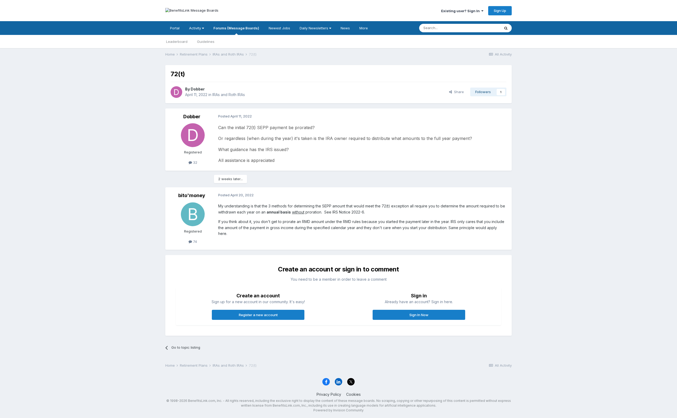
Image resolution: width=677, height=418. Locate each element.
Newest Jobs (279, 28)
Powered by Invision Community (338, 410)
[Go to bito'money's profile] (193, 214)
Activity (195, 28)
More (363, 28)
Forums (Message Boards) (236, 28)
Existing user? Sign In (461, 11)
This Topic (484, 28)
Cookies (353, 394)
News (345, 28)
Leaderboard (176, 41)
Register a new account (258, 315)
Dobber (198, 89)
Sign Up (500, 10)
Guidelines (205, 41)
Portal (175, 28)
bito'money (191, 195)
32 (194, 162)
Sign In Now (418, 315)
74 (194, 241)
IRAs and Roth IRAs (228, 94)
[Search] (506, 28)
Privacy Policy (329, 394)
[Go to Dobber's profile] (176, 92)
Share (458, 92)
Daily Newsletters (314, 28)
